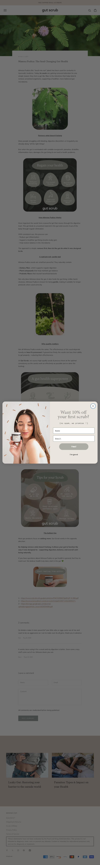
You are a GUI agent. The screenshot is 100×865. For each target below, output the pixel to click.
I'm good (74, 454)
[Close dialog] (93, 406)
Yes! (73, 446)
